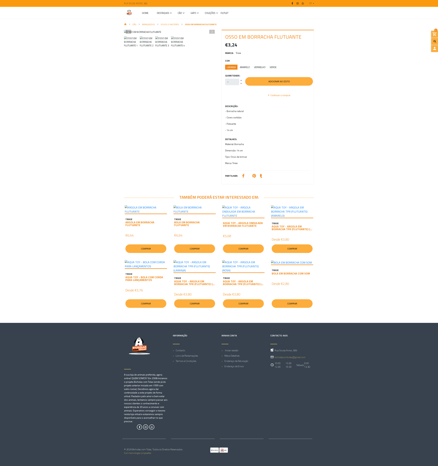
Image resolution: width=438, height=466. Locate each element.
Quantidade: (232, 75)
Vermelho (260, 67)
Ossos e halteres (170, 24)
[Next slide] (212, 32)
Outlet (224, 13)
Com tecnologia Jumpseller (137, 453)
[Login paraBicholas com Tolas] (434, 48)
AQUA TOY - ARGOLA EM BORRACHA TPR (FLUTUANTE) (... (292, 227)
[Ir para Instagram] (297, 3)
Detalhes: (231, 139)
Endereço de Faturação (236, 361)
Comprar (146, 248)
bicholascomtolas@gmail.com (290, 357)
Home (145, 13)
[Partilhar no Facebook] (243, 176)
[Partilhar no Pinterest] (254, 176)
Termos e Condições (186, 361)
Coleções (210, 13)
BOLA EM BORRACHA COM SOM (291, 273)
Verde (273, 67)
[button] (310, 3)
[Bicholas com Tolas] (129, 13)
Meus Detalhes (232, 355)
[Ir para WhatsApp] (302, 3)
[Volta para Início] (125, 24)
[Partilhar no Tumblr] (261, 176)
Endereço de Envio (234, 366)
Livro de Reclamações (187, 355)
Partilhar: (231, 176)
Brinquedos (148, 24)
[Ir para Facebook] (292, 3)
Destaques (163, 13)
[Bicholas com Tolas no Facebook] (139, 427)
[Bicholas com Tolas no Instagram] (145, 427)
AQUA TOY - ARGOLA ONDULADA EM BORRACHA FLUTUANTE (243, 224)
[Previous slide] (128, 32)
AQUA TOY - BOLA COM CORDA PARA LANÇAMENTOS (144, 278)
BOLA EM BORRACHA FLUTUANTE (187, 223)
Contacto (180, 350)
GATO (193, 13)
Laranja (231, 67)
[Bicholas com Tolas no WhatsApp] (151, 427)
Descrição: (231, 106)
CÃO (180, 13)
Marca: (229, 53)
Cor (227, 60)
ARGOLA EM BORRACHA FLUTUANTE (139, 223)
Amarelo (245, 67)
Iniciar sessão (231, 350)
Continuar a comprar (280, 95)
